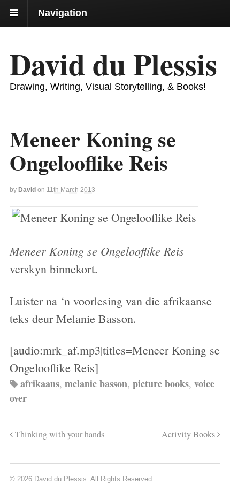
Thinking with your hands (58, 434)
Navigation (62, 12)
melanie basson (96, 383)
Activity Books (189, 434)
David (27, 190)
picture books (161, 383)
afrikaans (39, 383)
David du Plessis (113, 64)
